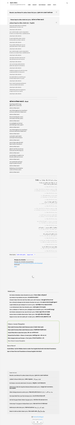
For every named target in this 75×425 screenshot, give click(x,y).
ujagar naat (30, 254)
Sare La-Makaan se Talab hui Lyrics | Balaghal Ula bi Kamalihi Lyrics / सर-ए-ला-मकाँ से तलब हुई (32, 309)
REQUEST (35, 4)
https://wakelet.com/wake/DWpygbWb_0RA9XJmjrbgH (28, 263)
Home (29, 4)
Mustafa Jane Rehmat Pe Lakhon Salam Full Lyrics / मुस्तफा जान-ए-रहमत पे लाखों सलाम (31, 12)
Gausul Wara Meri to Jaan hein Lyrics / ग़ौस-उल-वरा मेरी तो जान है (23, 332)
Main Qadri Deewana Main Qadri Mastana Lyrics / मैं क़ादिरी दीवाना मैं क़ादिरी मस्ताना (27, 329)
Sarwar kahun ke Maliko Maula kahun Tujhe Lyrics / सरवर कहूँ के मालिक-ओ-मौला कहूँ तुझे (30, 314)
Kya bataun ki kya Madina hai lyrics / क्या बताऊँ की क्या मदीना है (24, 297)
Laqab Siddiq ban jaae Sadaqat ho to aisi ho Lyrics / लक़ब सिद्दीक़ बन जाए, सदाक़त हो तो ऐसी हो (31, 304)
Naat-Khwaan (42, 4)
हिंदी (37, 422)
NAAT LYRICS (13, 3)
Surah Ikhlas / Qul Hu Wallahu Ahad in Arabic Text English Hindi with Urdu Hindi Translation (31, 348)
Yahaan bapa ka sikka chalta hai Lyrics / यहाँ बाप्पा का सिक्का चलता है (27, 19)
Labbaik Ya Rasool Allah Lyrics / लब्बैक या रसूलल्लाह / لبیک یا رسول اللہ (25, 379)
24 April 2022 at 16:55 (30, 259)
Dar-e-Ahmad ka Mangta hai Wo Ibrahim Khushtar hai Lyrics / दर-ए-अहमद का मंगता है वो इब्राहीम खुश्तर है (33, 302)
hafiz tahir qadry (21, 254)
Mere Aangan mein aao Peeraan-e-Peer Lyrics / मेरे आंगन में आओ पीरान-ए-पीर (26, 338)
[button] (56, 12)
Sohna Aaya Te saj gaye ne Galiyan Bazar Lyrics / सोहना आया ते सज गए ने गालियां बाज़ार (28, 403)
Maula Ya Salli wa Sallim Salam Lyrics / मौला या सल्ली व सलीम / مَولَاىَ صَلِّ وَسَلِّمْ (27, 411)
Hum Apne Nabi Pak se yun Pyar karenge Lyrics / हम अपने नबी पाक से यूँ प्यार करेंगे (27, 396)
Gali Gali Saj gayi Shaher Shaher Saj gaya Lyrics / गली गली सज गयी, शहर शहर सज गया (28, 399)
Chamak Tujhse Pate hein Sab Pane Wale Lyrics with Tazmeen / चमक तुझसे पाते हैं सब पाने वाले (31, 299)
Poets (54, 4)
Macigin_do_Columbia (20, 259)
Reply (15, 266)
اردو (41, 422)
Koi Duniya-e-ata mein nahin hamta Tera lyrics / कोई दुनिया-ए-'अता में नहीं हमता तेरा (28, 383)
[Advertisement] (64, 26)
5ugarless (41, 419)
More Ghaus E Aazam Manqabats (16, 341)
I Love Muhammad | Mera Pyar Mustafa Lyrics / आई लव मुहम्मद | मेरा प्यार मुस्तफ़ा (28, 307)
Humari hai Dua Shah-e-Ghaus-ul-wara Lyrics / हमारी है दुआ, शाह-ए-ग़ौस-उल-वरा (27, 335)
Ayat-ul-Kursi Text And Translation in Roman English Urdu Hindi (24, 351)
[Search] (67, 3)
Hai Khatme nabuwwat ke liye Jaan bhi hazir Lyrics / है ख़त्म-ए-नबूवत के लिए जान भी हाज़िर (30, 312)
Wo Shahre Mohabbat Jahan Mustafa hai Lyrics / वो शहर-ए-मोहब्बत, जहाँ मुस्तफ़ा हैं (28, 295)
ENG (34, 422)
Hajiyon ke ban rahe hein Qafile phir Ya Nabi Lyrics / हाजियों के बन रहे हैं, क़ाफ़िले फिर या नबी (30, 316)
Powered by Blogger (38, 417)
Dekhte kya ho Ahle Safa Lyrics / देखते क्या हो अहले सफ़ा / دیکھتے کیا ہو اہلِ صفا (27, 407)
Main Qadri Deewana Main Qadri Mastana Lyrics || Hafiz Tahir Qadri (25, 327)
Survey (49, 4)
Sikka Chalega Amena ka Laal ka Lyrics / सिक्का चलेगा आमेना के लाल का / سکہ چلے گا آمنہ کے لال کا (31, 392)
